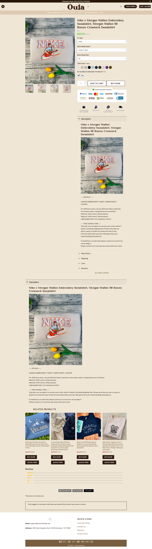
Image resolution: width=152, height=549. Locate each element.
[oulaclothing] (76, 6)
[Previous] (25, 440)
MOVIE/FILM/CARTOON (91, 12)
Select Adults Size (83, 55)
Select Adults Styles (83, 46)
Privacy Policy (82, 534)
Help (102, 12)
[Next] (126, 440)
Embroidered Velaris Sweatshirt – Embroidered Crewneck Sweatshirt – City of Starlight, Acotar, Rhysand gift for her (37, 445)
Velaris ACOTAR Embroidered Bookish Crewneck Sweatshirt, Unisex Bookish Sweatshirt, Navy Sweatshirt (87, 445)
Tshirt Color (81, 63)
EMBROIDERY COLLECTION (60, 12)
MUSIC (80, 12)
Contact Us (81, 526)
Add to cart (97, 83)
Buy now (115, 83)
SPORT (73, 12)
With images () (65, 490)
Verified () (78, 490)
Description (34, 282)
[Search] (3, 6)
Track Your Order (83, 523)
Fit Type (80, 38)
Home (49, 12)
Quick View (32, 462)
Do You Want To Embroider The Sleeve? (90, 72)
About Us (80, 530)
